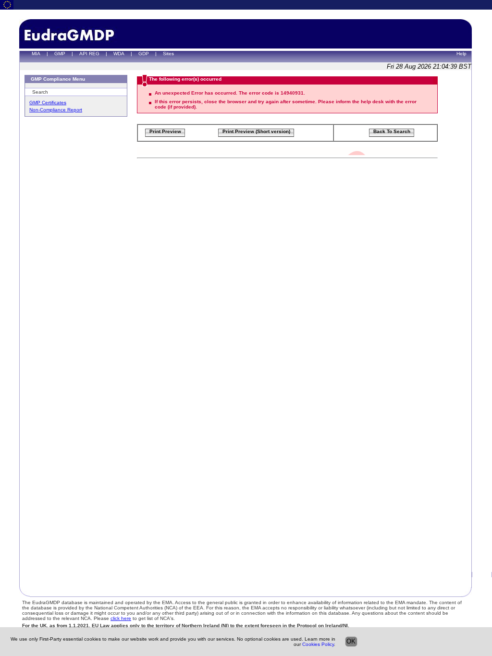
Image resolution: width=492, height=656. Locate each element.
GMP (59, 53)
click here (121, 618)
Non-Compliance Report (55, 109)
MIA (36, 53)
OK (351, 641)
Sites (168, 53)
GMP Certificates (47, 102)
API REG (89, 53)
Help (461, 53)
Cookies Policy (318, 644)
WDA (118, 53)
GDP (143, 53)
